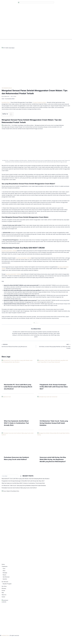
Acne (4, 568)
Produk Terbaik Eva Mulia (39, 102)
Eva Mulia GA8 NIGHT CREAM (9, 250)
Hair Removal (6, 577)
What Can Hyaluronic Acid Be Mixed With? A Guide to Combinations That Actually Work (16, 423)
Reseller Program (7, 583)
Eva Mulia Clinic (6, 96)
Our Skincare (5, 581)
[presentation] (18, 370)
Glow (4, 570)
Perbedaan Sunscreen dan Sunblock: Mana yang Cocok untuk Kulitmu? (19, 487)
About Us (4, 594)
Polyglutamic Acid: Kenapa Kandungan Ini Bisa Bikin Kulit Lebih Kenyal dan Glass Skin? (54, 387)
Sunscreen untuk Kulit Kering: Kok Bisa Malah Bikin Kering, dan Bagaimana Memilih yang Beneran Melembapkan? (53, 459)
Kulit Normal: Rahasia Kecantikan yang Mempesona (14, 345)
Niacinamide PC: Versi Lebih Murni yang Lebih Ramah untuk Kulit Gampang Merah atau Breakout (18, 387)
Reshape (5, 572)
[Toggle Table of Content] (10, 114)
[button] (36, 39)
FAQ (3, 592)
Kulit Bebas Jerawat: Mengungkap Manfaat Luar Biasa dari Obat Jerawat (54, 346)
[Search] (21, 476)
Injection (5, 579)
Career (3, 596)
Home (3, 564)
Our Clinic (4, 586)
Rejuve (4, 574)
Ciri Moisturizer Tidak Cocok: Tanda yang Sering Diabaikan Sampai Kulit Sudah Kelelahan (54, 423)
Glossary (4, 588)
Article (3, 590)
